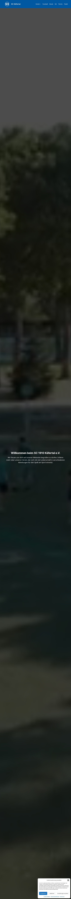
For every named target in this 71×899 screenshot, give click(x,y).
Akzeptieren (43, 893)
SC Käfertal (16, 4)
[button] (68, 880)
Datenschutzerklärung (55, 896)
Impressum (62, 896)
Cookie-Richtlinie (47, 896)
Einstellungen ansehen (62, 893)
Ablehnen (52, 893)
